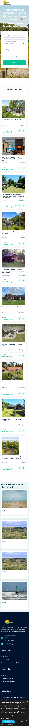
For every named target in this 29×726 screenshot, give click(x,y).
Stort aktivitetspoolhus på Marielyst (13, 307)
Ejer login (5, 685)
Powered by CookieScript (7, 724)
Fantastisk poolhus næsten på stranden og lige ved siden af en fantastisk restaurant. (13, 458)
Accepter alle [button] (8, 721)
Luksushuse (5, 659)
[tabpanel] (14, 49)
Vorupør (4, 602)
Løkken (4, 510)
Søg (15, 62)
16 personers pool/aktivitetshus (11, 382)
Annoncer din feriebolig (8, 681)
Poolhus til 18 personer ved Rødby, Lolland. (12, 345)
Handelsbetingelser (7, 678)
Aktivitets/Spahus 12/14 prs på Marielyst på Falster (11, 419)
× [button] (27, 701)
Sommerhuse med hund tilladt (10, 663)
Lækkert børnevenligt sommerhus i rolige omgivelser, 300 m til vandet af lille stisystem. (13, 196)
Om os (4, 675)
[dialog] (14, 713)
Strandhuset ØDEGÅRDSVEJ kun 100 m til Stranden (13, 232)
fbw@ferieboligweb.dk (11, 644)
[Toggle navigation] (27, 3)
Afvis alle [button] (21, 721)
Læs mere (12, 709)
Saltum (4, 541)
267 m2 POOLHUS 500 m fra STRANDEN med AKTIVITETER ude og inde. (13, 158)
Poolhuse (5, 656)
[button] (14, 719)
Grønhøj (4, 571)
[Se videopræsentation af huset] (15, 205)
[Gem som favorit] (19, 130)
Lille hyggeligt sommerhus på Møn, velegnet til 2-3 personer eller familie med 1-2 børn (13, 271)
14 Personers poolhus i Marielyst (11, 119)
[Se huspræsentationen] (23, 130)
